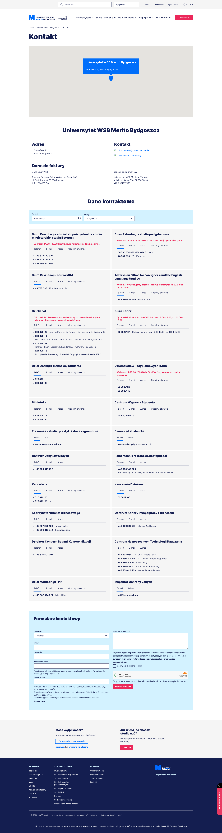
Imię (36, 643)
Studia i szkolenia (104, 17)
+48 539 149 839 (44, 259)
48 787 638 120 (126, 256)
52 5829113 (41, 350)
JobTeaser (33, 797)
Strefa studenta (163, 17)
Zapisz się (184, 17)
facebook (157, 780)
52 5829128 (124, 387)
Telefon (37, 249)
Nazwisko (38, 652)
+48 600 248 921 (127, 526)
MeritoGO (33, 778)
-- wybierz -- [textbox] (91, 218)
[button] (111, 78)
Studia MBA (59, 792)
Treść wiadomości (121, 631)
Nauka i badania (126, 17)
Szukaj (35, 214)
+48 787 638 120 (44, 526)
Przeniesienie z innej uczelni (66, 804)
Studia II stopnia (61, 778)
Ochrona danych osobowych (63, 815)
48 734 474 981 (126, 252)
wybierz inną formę (78, 747)
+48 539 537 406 (127, 299)
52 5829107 (124, 332)
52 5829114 (41, 415)
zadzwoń (60, 747)
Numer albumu (40, 661)
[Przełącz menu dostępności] (185, 4)
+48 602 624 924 (44, 595)
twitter (167, 780)
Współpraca (145, 17)
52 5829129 (41, 332)
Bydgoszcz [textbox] (120, 4)
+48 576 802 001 (44, 554)
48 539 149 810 (126, 415)
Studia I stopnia (60, 771)
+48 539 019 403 (127, 570)
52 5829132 (41, 419)
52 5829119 (41, 336)
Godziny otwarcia (77, 249)
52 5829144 (41, 383)
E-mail (49, 249)
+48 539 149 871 (126, 562)
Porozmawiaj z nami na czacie (134, 150)
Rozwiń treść (39, 701)
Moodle (32, 782)
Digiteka (32, 793)
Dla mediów (159, 4)
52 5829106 (124, 497)
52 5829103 (41, 497)
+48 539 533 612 (127, 566)
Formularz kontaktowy (130, 155)
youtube (178, 780)
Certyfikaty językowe (63, 800)
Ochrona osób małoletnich (88, 815)
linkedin (162, 780)
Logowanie (171, 4)
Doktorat (58, 796)
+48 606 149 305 (127, 469)
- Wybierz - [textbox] (41, 636)
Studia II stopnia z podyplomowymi (61, 783)
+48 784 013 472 (44, 469)
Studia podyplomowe (63, 788)
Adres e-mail (39, 677)
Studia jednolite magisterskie (66, 774)
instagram (173, 780)
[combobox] (126, 4)
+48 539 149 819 (44, 255)
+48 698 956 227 (127, 554)
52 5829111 (41, 379)
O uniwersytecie (83, 17)
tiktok (183, 780)
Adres (60, 249)
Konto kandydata (36, 774)
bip (190, 780)
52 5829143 (124, 391)
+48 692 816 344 (44, 530)
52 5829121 (41, 343)
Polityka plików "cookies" (111, 815)
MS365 (32, 786)
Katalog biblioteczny (37, 790)
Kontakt (148, 4)
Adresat (37, 631)
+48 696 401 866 (44, 263)
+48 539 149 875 (127, 558)
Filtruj (86, 214)
